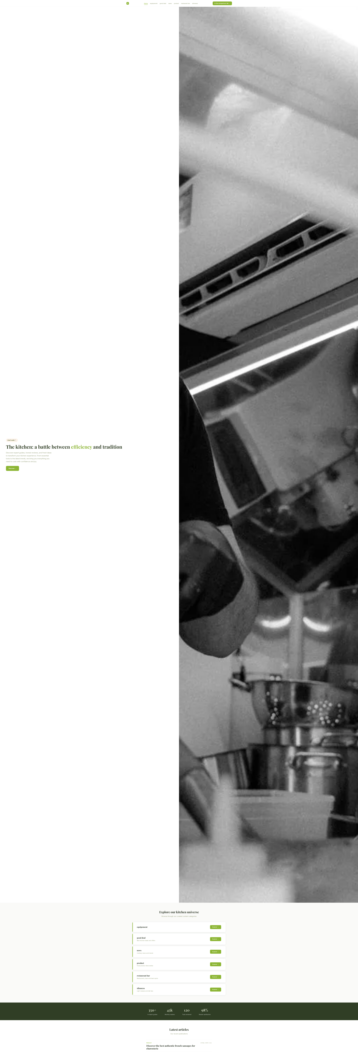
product (176, 3)
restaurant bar (185, 3)
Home (146, 3)
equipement (153, 3)
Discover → (12, 468)
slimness (195, 3)
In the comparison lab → (222, 3)
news (170, 3)
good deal (163, 3)
